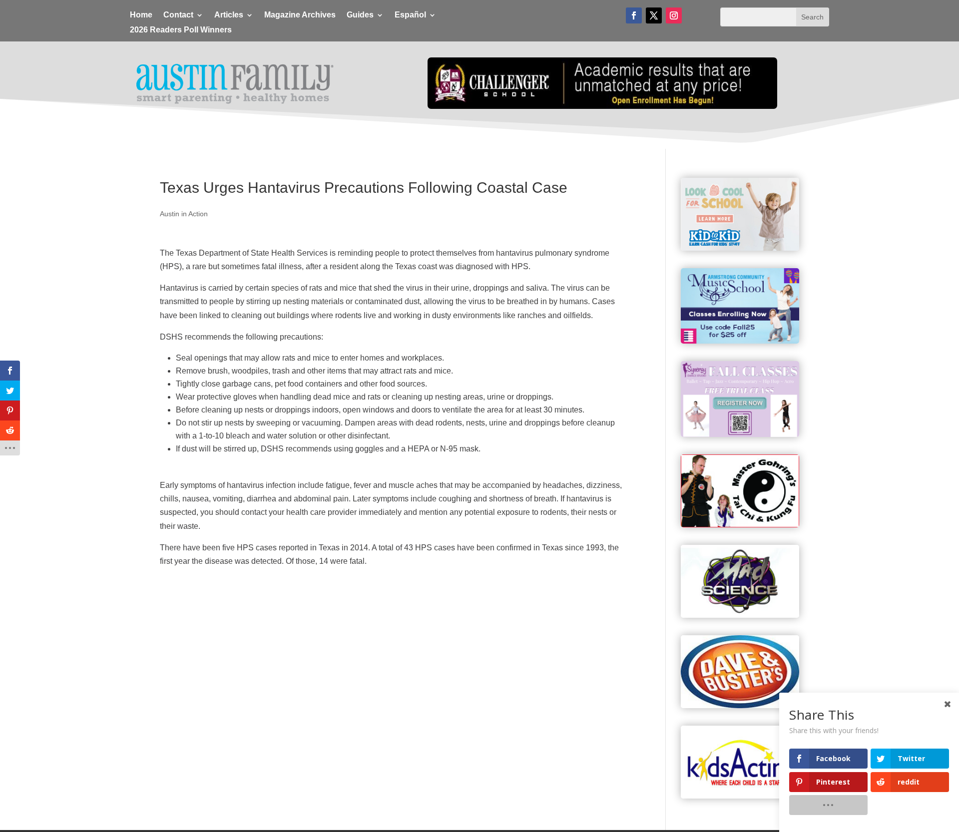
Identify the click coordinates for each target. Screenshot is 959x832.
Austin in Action (184, 214)
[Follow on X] (654, 15)
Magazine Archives (300, 15)
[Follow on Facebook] (634, 15)
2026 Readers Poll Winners (181, 30)
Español (410, 15)
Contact (178, 15)
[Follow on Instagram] (674, 15)
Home (141, 15)
